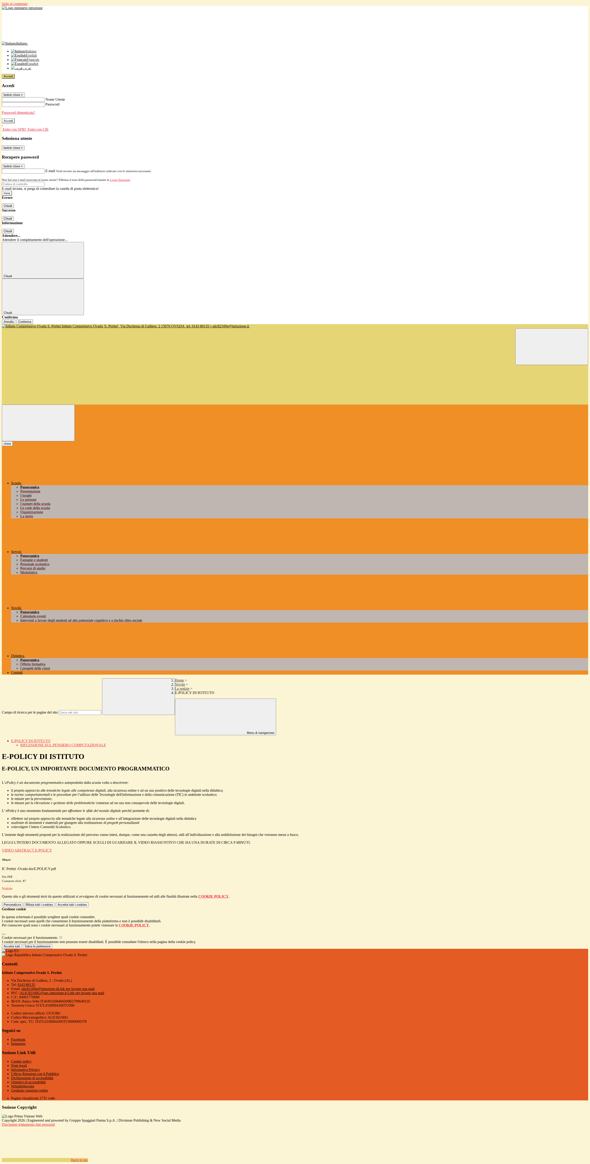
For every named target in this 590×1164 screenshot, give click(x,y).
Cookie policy (21, 1061)
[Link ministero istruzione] (22, 8)
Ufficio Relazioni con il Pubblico (35, 1074)
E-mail (50, 171)
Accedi (8, 76)
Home (179, 680)
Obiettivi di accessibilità (28, 1082)
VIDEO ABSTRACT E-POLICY (27, 850)
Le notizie (182, 689)
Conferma (24, 321)
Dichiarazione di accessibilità (32, 1078)
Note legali (19, 1065)
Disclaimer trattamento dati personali (28, 1124)
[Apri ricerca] (551, 346)
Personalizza (12, 904)
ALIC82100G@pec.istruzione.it (62, 993)
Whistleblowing (22, 1086)
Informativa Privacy (25, 1070)
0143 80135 (26, 985)
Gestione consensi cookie (29, 1090)
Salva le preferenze (37, 946)
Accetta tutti (72, 904)
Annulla (9, 321)
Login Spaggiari (120, 180)
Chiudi (8, 206)
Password (52, 104)
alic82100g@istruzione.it (57, 989)
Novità (180, 684)
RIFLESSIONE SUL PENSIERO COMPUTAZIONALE (63, 745)
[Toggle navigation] (38, 423)
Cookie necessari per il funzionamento (30, 938)
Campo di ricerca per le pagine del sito (30, 712)
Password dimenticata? (18, 113)
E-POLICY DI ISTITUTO (30, 741)
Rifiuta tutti (39, 904)
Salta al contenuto (15, 4)
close (7, 443)
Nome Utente (55, 99)
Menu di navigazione (260, 733)
